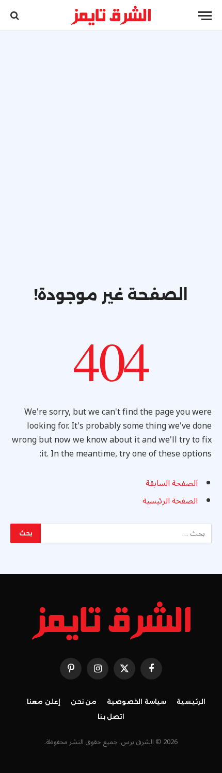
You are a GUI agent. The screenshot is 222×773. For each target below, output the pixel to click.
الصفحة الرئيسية (170, 501)
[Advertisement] (111, 169)
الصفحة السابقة (172, 483)
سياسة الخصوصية (136, 701)
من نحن (84, 701)
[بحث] (15, 15)
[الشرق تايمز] (111, 15)
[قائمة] (205, 15)
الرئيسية (191, 701)
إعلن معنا (43, 701)
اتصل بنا (111, 716)
